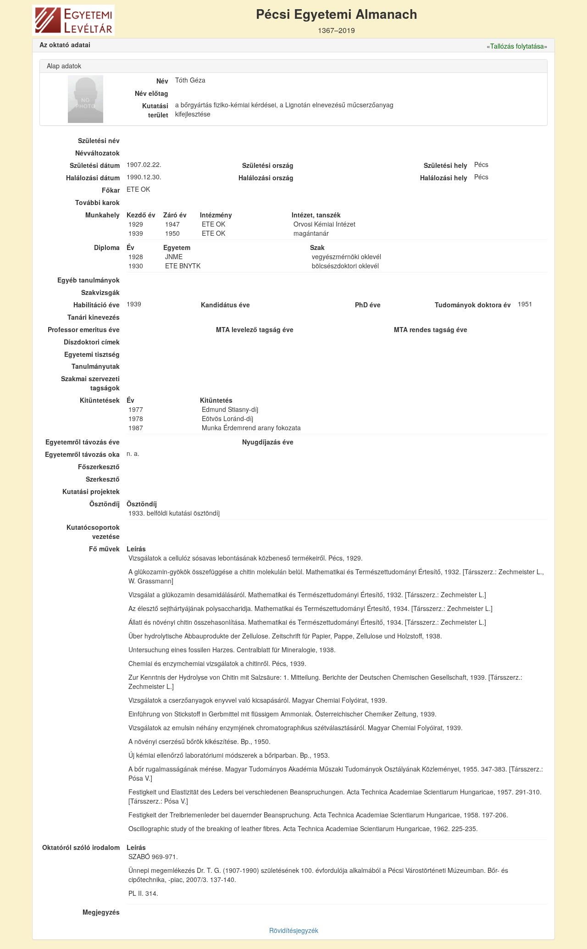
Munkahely (102, 214)
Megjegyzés (101, 911)
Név (162, 80)
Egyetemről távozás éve (82, 441)
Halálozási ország (266, 177)
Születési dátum (95, 165)
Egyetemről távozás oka (82, 454)
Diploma (107, 247)
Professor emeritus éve (84, 329)
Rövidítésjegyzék (293, 930)
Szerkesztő (103, 478)
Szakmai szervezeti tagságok (90, 383)
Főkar (111, 189)
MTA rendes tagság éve (430, 329)
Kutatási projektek (91, 491)
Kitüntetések (100, 400)
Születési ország (268, 165)
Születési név (99, 140)
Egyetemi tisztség (92, 354)
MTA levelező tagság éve (255, 329)
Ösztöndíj (104, 503)
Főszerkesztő (99, 466)
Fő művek (104, 548)
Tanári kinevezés (93, 317)
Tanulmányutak (96, 366)
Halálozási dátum (93, 177)
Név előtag (151, 93)
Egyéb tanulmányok (88, 279)
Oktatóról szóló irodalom (81, 847)
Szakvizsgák (100, 292)
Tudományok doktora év (473, 304)
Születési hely (445, 165)
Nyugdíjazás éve (268, 441)
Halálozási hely (443, 177)
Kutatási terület (155, 110)
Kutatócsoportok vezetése (93, 531)
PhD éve (368, 304)
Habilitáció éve (96, 304)
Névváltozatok (97, 152)
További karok (97, 202)
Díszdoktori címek (92, 341)
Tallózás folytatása (517, 45)
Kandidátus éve (225, 304)
